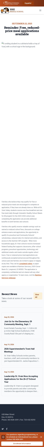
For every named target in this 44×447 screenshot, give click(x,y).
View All (37, 296)
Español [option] (28, 3)
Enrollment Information (22, 444)
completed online (25, 264)
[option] (28, 3)
